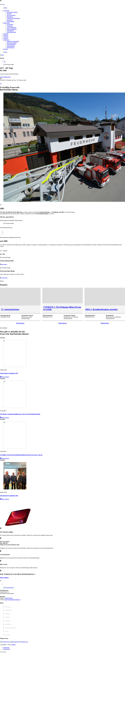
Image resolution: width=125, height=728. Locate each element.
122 (4, 4)
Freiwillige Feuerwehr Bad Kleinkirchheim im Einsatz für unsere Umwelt (21, 455)
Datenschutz (6, 649)
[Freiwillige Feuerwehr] (5, 7)
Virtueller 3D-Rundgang (13, 18)
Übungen (5, 36)
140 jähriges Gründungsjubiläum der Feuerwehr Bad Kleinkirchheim (20, 414)
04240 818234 (9, 598)
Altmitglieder (10, 30)
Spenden (9, 13)
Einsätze (5, 35)
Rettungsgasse (10, 47)
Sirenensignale (11, 46)
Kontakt (5, 49)
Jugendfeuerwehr (11, 32)
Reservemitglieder (11, 29)
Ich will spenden (4, 277)
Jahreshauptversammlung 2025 (9, 373)
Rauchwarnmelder (12, 43)
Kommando (10, 24)
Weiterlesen (20, 323)
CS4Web (13, 644)
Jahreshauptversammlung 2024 (9, 495)
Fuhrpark (5, 33)
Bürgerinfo (6, 40)
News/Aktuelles (11, 15)
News (6, 631)
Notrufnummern (11, 44)
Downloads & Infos (12, 12)
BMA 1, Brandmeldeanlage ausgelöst (101, 309)
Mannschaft (6, 23)
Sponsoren (9, 20)
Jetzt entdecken (45, 680)
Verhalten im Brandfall (13, 41)
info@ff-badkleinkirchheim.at (12, 599)
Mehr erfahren (4, 264)
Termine (5, 38)
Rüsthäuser (10, 17)
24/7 (1, 83)
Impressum (6, 647)
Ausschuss (9, 26)
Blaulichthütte (10, 21)
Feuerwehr (6, 10)
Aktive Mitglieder (11, 27)
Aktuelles (2, 337)
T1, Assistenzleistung (10, 309)
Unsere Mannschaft (5, 77)
